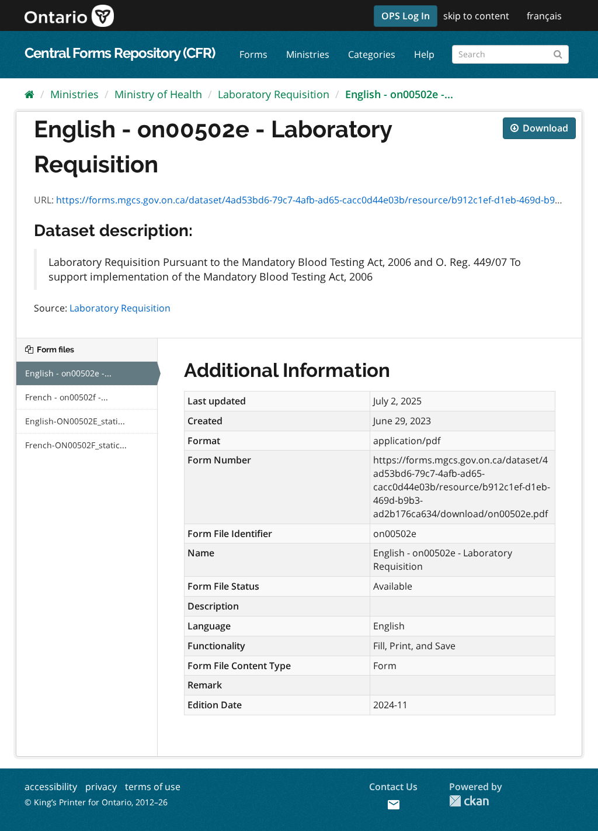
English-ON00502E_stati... (75, 421)
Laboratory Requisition (273, 94)
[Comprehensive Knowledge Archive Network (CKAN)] (469, 801)
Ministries (307, 54)
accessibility (51, 786)
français (544, 15)
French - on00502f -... (66, 397)
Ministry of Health (158, 94)
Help (424, 54)
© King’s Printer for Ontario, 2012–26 (96, 802)
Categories (371, 54)
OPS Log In (405, 15)
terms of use (152, 786)
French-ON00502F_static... (76, 445)
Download (544, 128)
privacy (101, 786)
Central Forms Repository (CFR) (120, 52)
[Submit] (558, 52)
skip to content (476, 15)
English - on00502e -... (399, 94)
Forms (253, 54)
